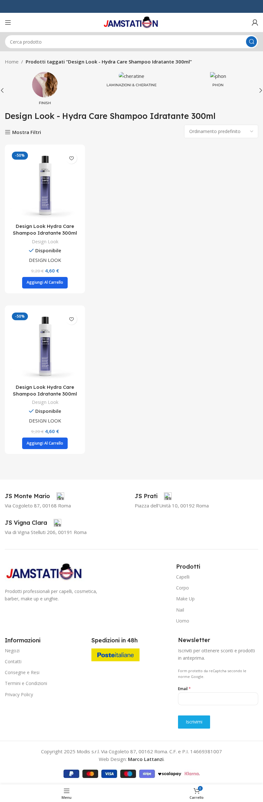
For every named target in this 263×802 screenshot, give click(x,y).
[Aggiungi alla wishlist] (71, 158)
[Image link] (45, 571)
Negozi (12, 650)
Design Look (45, 241)
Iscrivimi (194, 722)
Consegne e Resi (22, 672)
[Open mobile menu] (8, 22)
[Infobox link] (34, 496)
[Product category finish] (45, 90)
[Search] (251, 41)
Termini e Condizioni (26, 683)
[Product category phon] (218, 81)
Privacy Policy (19, 694)
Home (12, 61)
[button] (45, 282)
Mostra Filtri (26, 132)
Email (184, 688)
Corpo (182, 588)
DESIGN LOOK (45, 260)
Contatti (13, 661)
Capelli (183, 577)
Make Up (185, 599)
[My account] (255, 22)
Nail (180, 610)
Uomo (182, 621)
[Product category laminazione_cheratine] (131, 81)
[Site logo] (131, 22)
